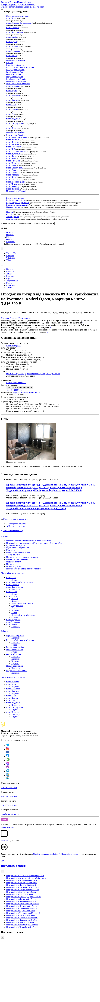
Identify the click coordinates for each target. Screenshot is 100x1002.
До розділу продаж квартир (15, 519)
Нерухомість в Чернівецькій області (22, 925)
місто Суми (11, 170)
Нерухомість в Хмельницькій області (22, 920)
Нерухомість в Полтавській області (21, 906)
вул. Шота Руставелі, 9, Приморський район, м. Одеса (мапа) (33, 373)
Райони (4, 631)
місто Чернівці (12, 186)
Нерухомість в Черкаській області (21, 922)
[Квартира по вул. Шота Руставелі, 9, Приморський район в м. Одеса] (31, 459)
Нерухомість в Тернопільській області (23, 913)
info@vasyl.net (7, 827)
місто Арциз (11, 91)
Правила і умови (24, 2)
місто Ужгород (12, 175)
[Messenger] (7, 764)
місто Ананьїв (12, 86)
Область (10, 235)
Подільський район (14, 77)
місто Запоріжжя (13, 147)
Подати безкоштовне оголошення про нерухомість (28, 541)
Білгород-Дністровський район (20, 67)
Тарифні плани (13, 555)
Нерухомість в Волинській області (21, 880)
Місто (8, 237)
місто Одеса (11, 42)
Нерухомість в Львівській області (21, 901)
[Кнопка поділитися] (2, 248)
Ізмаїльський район (14, 72)
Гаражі (9, 278)
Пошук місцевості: (9, 223)
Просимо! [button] (14, 318)
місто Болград (12, 100)
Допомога (5, 530)
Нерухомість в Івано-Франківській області (25, 876)
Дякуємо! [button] (5, 318)
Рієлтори (10, 271)
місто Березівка (13, 95)
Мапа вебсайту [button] (16, 530)
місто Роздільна (13, 119)
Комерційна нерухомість (22, 603)
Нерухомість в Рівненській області (21, 908)
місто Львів (11, 158)
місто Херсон (12, 179)
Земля (8, 274)
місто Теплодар (13, 51)
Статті (9, 214)
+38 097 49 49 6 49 (9, 796)
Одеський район (13, 74)
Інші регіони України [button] (15, 135)
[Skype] (7, 756)
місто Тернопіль (13, 172)
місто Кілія (11, 105)
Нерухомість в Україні (16, 191)
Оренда (9, 269)
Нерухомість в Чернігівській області (22, 927)
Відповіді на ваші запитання (18, 552)
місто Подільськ (13, 46)
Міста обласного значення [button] (17, 16)
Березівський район (15, 65)
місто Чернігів (12, 189)
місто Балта (11, 18)
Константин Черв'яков (16, 383)
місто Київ (11, 149)
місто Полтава (12, 163)
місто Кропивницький (16, 151)
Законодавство (12, 216)
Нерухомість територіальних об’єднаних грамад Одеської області (35, 543)
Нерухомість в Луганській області (21, 899)
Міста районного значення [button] (18, 84)
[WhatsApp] (8, 761)
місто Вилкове (12, 128)
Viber (8, 260)
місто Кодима (12, 109)
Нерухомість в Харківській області (21, 915)
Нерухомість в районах (16, 81)
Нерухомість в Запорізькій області (21, 892)
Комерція (10, 283)
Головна (4, 536)
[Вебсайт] (7, 775)
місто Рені (10, 114)
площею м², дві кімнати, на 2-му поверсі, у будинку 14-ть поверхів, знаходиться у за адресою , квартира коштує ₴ (50, 505)
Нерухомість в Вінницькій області (21, 883)
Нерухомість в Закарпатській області (22, 890)
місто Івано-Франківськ (16, 137)
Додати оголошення (26, 4)
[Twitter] (7, 746)
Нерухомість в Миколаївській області (22, 904)
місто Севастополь (14, 168)
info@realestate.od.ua (10, 814)
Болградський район (15, 70)
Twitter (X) (10, 253)
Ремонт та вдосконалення (17, 205)
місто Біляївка (12, 27)
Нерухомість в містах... (16, 60)
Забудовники (12, 281)
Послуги (13, 2)
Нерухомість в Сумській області (20, 911)
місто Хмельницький (15, 182)
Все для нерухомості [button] (15, 198)
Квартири (10, 242)
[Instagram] (7, 749)
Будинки (10, 276)
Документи (11, 219)
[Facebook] (7, 753)
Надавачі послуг (13, 207)
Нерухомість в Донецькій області (21, 885)
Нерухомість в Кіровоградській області (23, 897)
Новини (9, 212)
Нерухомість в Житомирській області (22, 887)
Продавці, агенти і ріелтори (23, 615)
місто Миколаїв (13, 161)
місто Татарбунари (14, 123)
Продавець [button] (6, 380)
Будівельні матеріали (15, 200)
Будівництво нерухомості (17, 202)
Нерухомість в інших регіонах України (23, 569)
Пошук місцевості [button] (9, 4)
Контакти (5, 2)
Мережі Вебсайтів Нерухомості (26, 392)
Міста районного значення (13, 677)
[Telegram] (7, 771)
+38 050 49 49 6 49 (9, 788)
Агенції (9, 288)
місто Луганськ (13, 154)
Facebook (10, 255)
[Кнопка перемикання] (2, 9)
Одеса (9, 239)
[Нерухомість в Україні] (3, 726)
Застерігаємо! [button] (25, 318)
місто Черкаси (12, 184)
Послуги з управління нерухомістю (22, 557)
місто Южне (11, 56)
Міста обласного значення (12, 573)
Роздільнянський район (16, 79)
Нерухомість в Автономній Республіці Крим (26, 878)
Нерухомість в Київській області (20, 894)
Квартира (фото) (13, 345)
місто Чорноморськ (14, 32)
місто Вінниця (12, 140)
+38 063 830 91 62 (14, 390)
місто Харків (12, 177)
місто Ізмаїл (11, 37)
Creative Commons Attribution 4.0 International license (56, 854)
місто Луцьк (11, 156)
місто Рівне (11, 165)
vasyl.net (4, 840)
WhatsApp (10, 258)
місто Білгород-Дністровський (19, 23)
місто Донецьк (12, 142)
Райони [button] (9, 63)
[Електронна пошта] (7, 779)
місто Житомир (13, 144)
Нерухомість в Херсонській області (22, 918)
